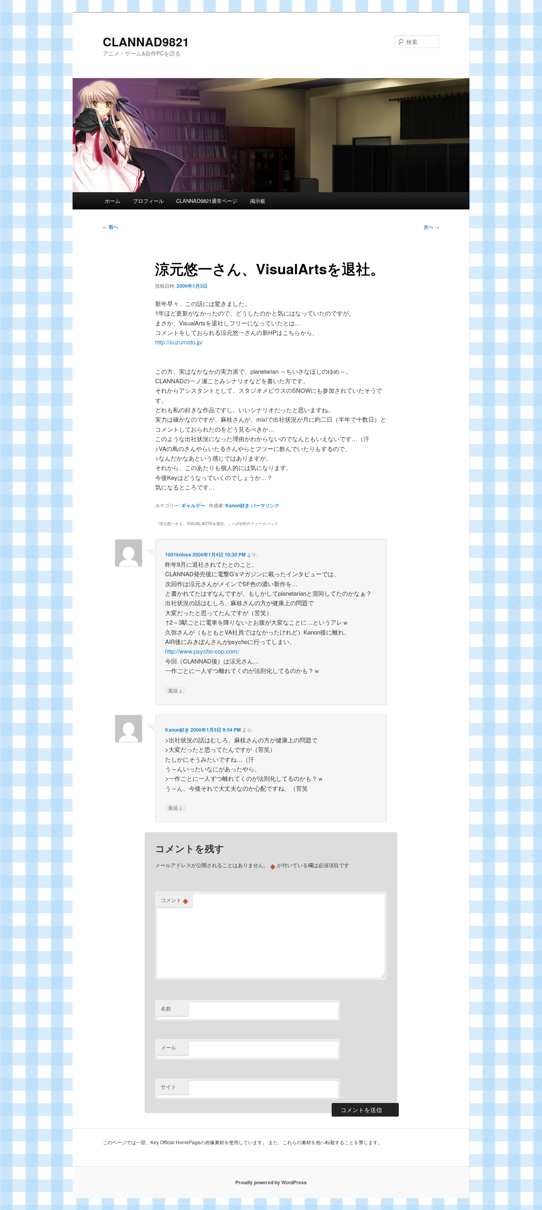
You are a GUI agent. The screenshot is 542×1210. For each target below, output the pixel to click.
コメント (174, 900)
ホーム (112, 201)
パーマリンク (265, 505)
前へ (110, 226)
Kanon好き (237, 505)
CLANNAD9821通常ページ (206, 201)
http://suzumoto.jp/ (179, 342)
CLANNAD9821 (146, 41)
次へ (431, 226)
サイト (168, 1086)
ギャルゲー (193, 505)
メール (168, 1047)
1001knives (178, 554)
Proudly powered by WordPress (271, 1182)
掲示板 (257, 201)
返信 (175, 690)
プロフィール (148, 201)
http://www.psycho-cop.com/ (202, 651)
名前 (166, 1008)
